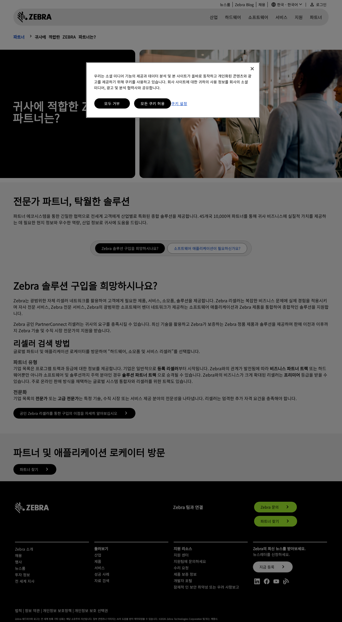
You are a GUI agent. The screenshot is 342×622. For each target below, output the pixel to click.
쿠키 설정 (179, 103)
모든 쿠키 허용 (153, 103)
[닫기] (252, 69)
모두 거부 (112, 103)
